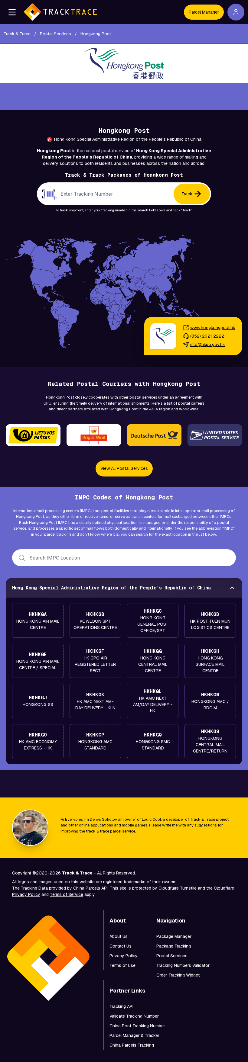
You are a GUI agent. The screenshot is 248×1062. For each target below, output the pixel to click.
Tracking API (121, 1006)
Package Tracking (173, 946)
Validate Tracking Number (134, 1016)
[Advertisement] (124, 96)
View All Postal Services (124, 468)
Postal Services (172, 955)
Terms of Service (66, 894)
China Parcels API (90, 888)
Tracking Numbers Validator (183, 965)
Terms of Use (122, 965)
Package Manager (173, 936)
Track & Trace (202, 819)
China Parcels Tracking (131, 1045)
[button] (12, 12)
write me (170, 825)
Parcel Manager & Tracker (134, 1035)
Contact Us (120, 946)
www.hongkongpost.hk (212, 327)
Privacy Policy (26, 894)
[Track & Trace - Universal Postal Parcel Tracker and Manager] (60, 12)
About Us (118, 936)
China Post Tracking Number (137, 1025)
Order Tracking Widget (178, 975)
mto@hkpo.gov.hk (207, 344)
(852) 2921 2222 (207, 336)
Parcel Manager (204, 12)
